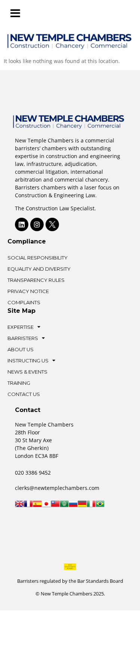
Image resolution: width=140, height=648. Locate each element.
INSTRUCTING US (28, 361)
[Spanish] (37, 506)
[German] (82, 506)
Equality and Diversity (39, 269)
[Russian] (73, 506)
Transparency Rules (36, 280)
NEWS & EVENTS (27, 372)
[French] (28, 506)
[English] (19, 506)
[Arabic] (64, 506)
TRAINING (18, 383)
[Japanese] (46, 506)
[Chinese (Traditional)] (55, 506)
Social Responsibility (37, 258)
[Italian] (91, 506)
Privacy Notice (28, 291)
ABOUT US (20, 349)
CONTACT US (23, 394)
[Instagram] (37, 224)
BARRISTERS (22, 338)
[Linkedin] (21, 224)
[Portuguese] (100, 506)
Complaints (23, 302)
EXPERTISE (20, 327)
